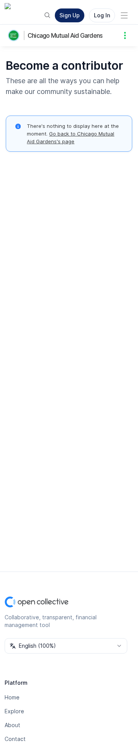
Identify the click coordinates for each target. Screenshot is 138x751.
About (12, 725)
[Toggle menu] (124, 15)
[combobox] (66, 646)
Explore (14, 711)
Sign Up (69, 15)
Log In (102, 15)
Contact (15, 739)
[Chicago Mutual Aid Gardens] (15, 35)
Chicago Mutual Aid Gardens (65, 35)
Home (12, 697)
